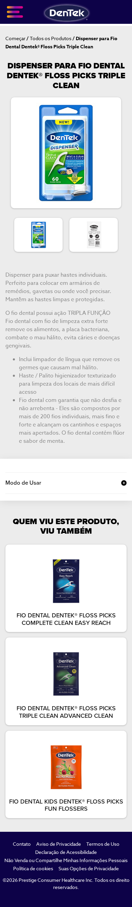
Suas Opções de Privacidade (89, 868)
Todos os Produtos (50, 38)
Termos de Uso (102, 844)
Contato (22, 844)
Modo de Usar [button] (23, 483)
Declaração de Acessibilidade (66, 852)
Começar (15, 38)
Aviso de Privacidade (58, 844)
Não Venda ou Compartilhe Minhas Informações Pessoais (66, 860)
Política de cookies (33, 868)
